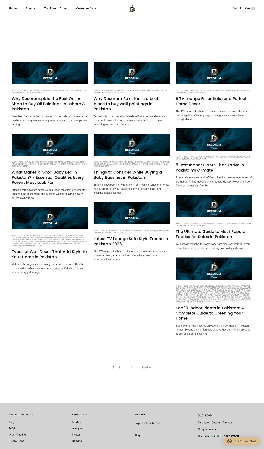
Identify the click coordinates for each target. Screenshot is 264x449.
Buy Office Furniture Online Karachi (225, 292)
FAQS (12, 428)
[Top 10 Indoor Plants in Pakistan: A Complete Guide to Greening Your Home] (214, 268)
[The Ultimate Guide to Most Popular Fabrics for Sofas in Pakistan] (214, 206)
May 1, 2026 (17, 162)
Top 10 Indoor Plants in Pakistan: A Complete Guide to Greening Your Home (210, 313)
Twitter (76, 434)
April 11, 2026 (18, 235)
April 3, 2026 (182, 286)
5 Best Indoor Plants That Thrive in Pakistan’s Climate (210, 167)
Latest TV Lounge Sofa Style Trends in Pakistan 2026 (131, 241)
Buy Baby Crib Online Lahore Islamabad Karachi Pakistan (55, 162)
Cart (249, 8)
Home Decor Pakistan (31, 92)
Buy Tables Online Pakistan (201, 298)
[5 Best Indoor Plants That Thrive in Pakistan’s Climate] (214, 139)
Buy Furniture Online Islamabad (233, 288)
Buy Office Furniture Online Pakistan (229, 294)
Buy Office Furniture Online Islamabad (40, 239)
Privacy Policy (16, 440)
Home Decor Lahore (69, 164)
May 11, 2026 (182, 157)
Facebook (77, 422)
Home (13, 8)
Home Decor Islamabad (38, 90)
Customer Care (86, 8)
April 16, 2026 (100, 230)
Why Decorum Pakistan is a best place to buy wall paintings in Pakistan (126, 104)
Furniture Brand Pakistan (42, 241)
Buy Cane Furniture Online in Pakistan (47, 235)
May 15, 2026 (182, 90)
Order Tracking (17, 434)
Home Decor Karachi (62, 90)
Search (237, 8)
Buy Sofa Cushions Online (189, 296)
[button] (241, 441)
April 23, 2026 (100, 162)
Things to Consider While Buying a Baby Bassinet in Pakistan (128, 174)
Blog (11, 422)
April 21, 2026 (182, 223)
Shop (29, 8)
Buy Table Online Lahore (217, 296)
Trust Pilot (77, 440)
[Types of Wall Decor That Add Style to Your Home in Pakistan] (50, 218)
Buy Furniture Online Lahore (223, 290)
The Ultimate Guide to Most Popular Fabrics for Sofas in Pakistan (211, 234)
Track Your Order (55, 8)
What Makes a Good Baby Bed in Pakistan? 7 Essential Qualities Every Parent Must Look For (48, 177)
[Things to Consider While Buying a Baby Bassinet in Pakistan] (132, 145)
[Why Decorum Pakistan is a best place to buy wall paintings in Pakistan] (132, 73)
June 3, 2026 (99, 90)
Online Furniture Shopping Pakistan (205, 302)
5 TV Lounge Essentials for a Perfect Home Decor (211, 101)
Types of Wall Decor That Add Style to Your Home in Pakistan (49, 254)
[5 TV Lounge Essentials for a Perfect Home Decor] (214, 73)
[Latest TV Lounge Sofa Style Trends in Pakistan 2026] (132, 213)
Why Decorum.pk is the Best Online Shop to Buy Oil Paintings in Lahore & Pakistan (48, 104)
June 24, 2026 (18, 90)
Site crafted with (207, 436)
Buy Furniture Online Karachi (46, 237)
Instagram (78, 428)
